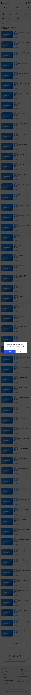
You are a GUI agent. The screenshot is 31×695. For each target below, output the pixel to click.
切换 (21, 351)
